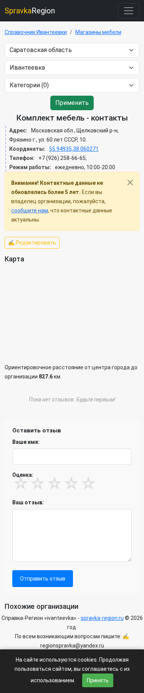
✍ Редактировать (32, 243)
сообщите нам (29, 210)
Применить (72, 102)
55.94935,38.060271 (74, 149)
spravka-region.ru (102, 618)
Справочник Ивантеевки (36, 32)
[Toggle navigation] (128, 10)
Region (30, 10)
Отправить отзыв (42, 579)
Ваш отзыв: (28, 502)
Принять (98, 680)
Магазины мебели (98, 32)
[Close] (130, 182)
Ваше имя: (26, 442)
